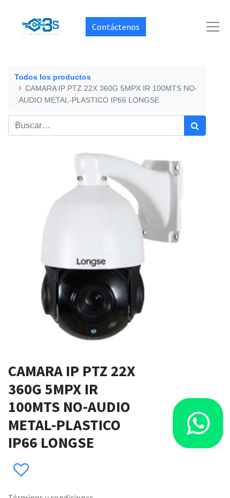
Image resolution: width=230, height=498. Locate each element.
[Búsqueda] (195, 125)
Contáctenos (116, 26)
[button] (20, 470)
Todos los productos (52, 77)
